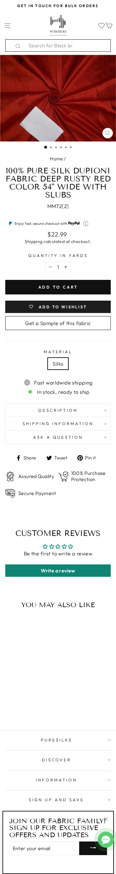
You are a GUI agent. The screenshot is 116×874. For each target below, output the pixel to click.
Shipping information (58, 423)
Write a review (58, 570)
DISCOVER (56, 759)
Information (56, 779)
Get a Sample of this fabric (58, 323)
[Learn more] (85, 223)
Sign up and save (56, 799)
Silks (58, 363)
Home (56, 159)
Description (58, 410)
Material (58, 351)
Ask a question (58, 437)
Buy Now (25, 707)
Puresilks (56, 739)
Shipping (33, 241)
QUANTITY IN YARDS (58, 255)
